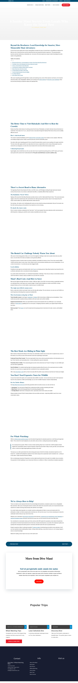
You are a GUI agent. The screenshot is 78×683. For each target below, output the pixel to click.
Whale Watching (39, 5)
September (30, 297)
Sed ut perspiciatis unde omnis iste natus (39, 568)
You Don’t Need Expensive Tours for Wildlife (20, 72)
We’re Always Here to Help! (17, 75)
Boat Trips (47, 5)
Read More (39, 581)
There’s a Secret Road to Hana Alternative (20, 65)
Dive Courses (56, 5)
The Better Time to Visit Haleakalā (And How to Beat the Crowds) (24, 64)
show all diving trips (14, 641)
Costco (21, 308)
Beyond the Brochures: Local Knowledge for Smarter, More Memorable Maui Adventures (29, 62)
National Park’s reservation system (36, 137)
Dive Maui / (11, 662)
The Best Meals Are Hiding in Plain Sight (20, 70)
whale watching (42, 79)
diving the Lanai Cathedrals (53, 79)
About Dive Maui (33, 662)
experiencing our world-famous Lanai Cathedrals (51, 516)
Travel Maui (43, 27)
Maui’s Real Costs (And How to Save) (19, 68)
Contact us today (36, 527)
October (35, 297)
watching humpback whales (17, 518)
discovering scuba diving (28, 516)
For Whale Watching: (16, 73)
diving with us (19, 303)
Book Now (32, 664)
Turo (34, 269)
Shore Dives (30, 5)
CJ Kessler (36, 27)
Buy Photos (32, 666)
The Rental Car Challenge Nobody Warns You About (22, 67)
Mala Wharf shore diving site (18, 384)
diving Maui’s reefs (19, 371)
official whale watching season (21, 439)
